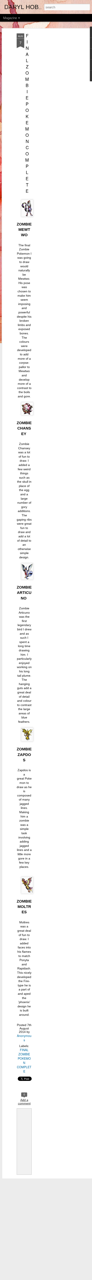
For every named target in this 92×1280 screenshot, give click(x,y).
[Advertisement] (55, 101)
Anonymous (24, 1038)
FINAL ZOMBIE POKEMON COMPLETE (27, 113)
